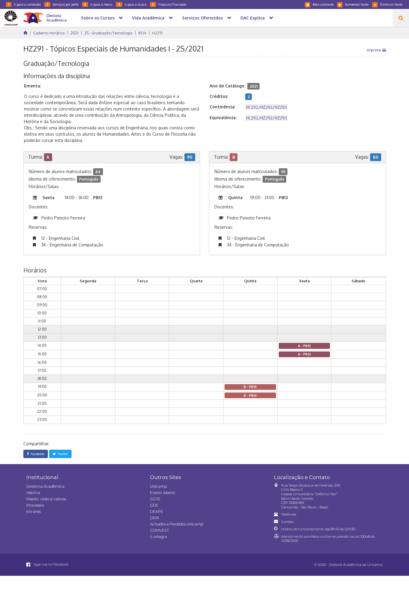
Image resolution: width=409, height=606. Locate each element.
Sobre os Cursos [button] (97, 17)
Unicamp (158, 486)
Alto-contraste (323, 4)
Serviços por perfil (62, 4)
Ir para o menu (98, 4)
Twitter (62, 454)
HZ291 (157, 33)
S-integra (158, 536)
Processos (35, 505)
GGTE (155, 499)
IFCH (142, 33)
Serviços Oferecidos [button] (202, 17)
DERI (154, 518)
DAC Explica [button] (252, 17)
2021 (74, 33)
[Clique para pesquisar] (401, 18)
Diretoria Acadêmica (45, 486)
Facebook (36, 454)
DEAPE (156, 511)
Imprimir (374, 50)
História (33, 492)
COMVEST (159, 530)
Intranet (33, 511)
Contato (287, 522)
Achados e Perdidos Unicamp (176, 524)
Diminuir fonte (391, 4)
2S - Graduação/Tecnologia (108, 33)
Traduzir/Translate (169, 4)
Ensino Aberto (162, 492)
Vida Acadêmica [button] (148, 17)
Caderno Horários (49, 33)
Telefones (288, 514)
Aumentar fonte (357, 4)
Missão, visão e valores (46, 499)
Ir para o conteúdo (24, 4)
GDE (154, 505)
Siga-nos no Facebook (51, 564)
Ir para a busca (132, 4)
